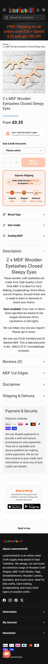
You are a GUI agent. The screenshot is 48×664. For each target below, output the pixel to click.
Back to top (24, 528)
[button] (44, 10)
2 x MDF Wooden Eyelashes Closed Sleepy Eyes (24, 47)
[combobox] (24, 17)
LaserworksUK (10, 116)
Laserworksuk (16, 657)
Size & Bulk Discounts (14, 143)
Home (5, 44)
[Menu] (4, 10)
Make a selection (33, 162)
